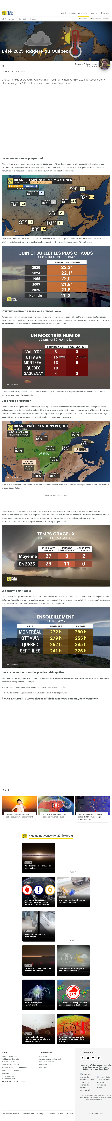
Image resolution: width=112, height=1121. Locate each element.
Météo (18, 19)
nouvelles (10, 19)
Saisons (26, 19)
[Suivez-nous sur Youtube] (93, 1058)
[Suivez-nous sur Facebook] (82, 1058)
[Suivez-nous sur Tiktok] (99, 1058)
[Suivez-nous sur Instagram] (88, 1058)
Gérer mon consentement (12, 1070)
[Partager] (3, 66)
